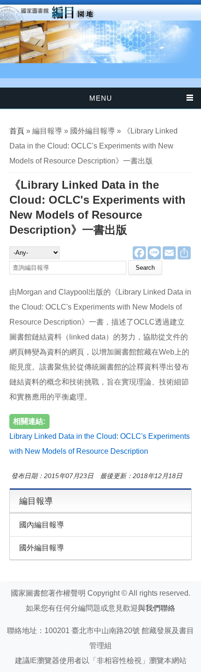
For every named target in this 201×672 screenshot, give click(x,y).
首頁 (16, 131)
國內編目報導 (41, 525)
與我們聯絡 (156, 608)
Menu (100, 98)
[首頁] (100, 31)
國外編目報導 (41, 548)
